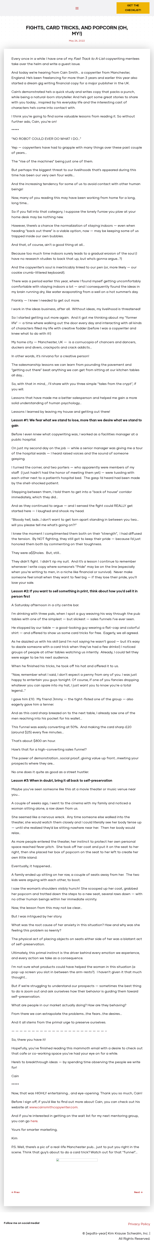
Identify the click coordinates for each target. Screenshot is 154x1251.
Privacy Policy (139, 1224)
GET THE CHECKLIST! (133, 8)
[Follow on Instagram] (12, 1235)
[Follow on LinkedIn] (6, 1235)
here (34, 1121)
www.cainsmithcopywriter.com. (53, 1107)
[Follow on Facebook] (18, 1235)
